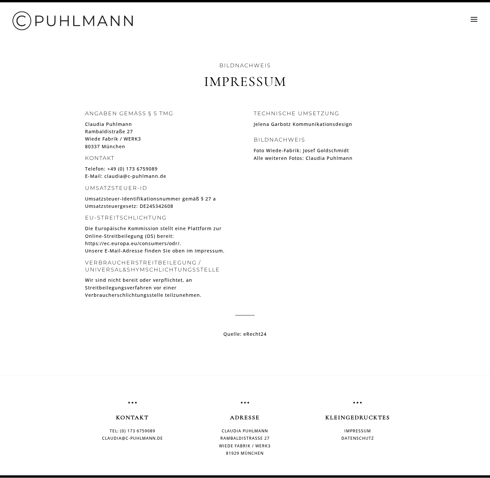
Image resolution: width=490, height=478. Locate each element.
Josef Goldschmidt (326, 150)
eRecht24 (255, 334)
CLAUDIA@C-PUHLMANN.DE (132, 438)
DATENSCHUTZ (357, 438)
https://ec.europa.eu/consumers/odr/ (132, 243)
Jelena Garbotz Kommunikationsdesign (303, 124)
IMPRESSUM (357, 431)
